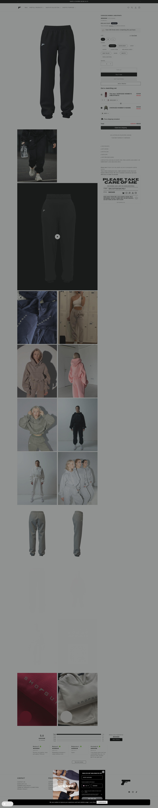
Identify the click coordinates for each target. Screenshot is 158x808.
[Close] (103, 772)
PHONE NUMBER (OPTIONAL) (88, 782)
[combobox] (86, 786)
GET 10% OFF (92, 799)
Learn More (92, 802)
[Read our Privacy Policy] (102, 794)
